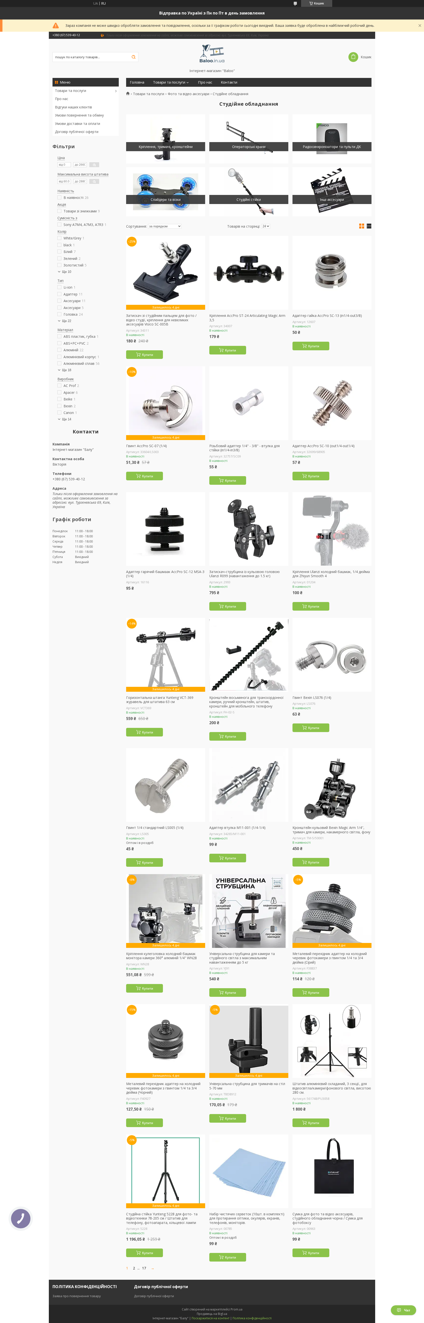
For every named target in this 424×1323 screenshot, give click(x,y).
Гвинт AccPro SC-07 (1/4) (146, 446)
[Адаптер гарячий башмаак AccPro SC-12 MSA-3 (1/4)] (165, 529)
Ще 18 (66, 370)
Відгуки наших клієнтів (73, 107)
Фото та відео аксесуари (188, 94)
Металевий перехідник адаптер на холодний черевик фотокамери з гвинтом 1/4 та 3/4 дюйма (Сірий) (329, 958)
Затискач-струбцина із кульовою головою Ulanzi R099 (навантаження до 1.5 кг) (244, 574)
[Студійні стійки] (248, 191)
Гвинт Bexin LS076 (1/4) (311, 697)
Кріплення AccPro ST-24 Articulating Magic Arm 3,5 (247, 317)
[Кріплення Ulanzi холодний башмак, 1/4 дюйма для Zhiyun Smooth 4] (331, 529)
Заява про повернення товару (77, 1296)
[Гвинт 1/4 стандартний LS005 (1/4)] (165, 785)
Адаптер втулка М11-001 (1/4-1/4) (237, 827)
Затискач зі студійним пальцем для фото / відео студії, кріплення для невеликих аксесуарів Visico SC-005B (161, 319)
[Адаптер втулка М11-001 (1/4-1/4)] (248, 785)
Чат (407, 1310)
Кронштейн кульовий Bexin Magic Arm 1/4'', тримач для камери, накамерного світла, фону (331, 829)
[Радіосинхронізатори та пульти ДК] (331, 138)
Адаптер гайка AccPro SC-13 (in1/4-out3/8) (327, 315)
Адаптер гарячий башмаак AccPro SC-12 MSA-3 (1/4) (165, 574)
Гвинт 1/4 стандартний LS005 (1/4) (155, 827)
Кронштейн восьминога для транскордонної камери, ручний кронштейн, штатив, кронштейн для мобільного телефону (246, 701)
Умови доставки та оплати (77, 123)
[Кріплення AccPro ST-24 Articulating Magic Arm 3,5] (248, 273)
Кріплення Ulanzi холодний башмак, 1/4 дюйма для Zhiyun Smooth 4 (331, 574)
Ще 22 (66, 321)
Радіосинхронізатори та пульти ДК (332, 146)
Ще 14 (66, 419)
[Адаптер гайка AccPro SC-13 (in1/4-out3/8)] (331, 273)
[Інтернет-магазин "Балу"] (212, 53)
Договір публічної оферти (76, 131)
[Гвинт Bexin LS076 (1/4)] (331, 655)
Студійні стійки (249, 199)
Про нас (61, 98)
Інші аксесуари (332, 199)
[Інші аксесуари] (331, 191)
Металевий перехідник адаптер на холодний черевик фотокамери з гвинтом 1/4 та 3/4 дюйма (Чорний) (163, 1088)
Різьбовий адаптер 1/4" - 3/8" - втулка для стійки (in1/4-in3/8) (244, 448)
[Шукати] (133, 57)
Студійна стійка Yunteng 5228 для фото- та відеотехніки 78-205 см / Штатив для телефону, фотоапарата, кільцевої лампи (162, 1218)
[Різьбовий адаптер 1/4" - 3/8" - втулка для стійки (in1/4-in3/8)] (248, 403)
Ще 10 (66, 272)
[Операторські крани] (248, 138)
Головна (137, 82)
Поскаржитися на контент (210, 1318)
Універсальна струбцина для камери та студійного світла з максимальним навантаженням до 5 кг (242, 958)
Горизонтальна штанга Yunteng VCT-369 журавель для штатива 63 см (159, 699)
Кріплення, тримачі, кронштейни (166, 146)
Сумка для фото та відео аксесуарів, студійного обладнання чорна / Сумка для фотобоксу (327, 1218)
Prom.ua (236, 1309)
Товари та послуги (70, 90)
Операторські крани (248, 146)
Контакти (229, 82)
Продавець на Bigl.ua (212, 1314)
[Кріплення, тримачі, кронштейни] (165, 138)
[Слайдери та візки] (165, 191)
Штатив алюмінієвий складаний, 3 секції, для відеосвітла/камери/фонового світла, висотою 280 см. (331, 1088)
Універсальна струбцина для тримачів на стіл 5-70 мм (247, 1086)
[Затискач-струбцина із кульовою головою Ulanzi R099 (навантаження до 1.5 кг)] (248, 529)
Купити (147, 355)
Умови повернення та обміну (79, 115)
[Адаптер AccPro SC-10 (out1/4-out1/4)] (331, 403)
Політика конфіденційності (252, 1318)
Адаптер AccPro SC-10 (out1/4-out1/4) (323, 446)
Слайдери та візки (166, 199)
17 (144, 1268)
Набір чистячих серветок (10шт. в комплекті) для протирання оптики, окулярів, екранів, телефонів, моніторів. (246, 1218)
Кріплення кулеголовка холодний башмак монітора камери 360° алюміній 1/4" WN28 (161, 956)
